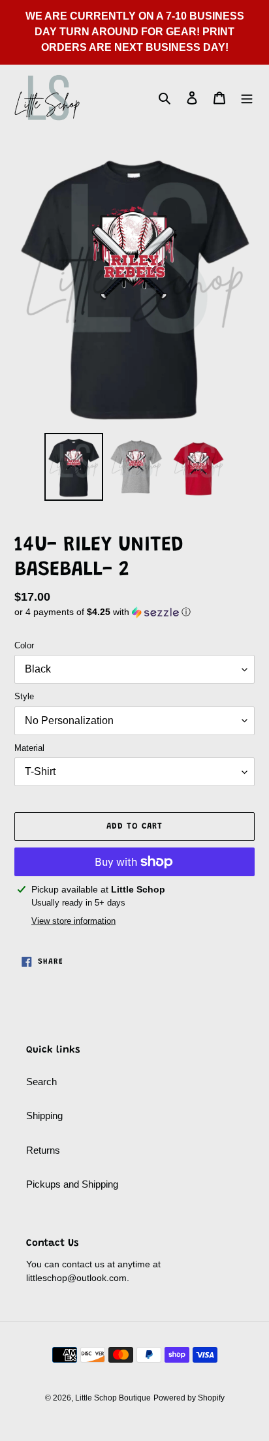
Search (41, 1081)
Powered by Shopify (189, 1397)
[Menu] (247, 98)
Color (24, 645)
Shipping (44, 1115)
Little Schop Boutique (113, 1397)
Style (24, 696)
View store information (73, 921)
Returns (43, 1150)
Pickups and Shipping (72, 1184)
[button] (102, 612)
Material (29, 748)
